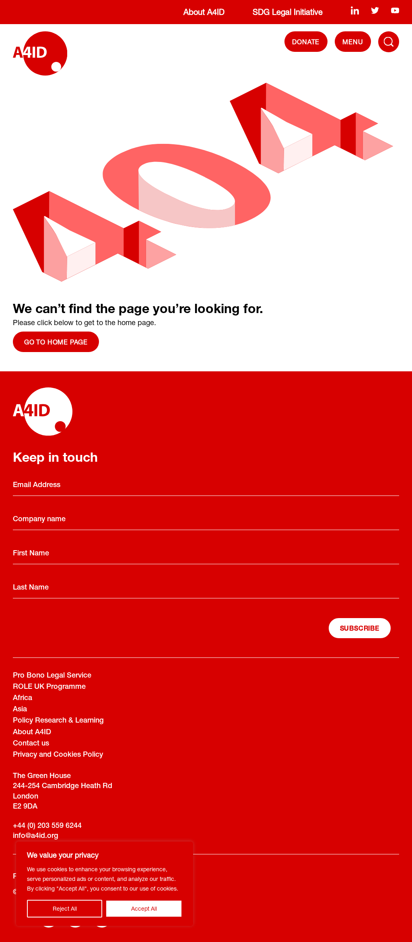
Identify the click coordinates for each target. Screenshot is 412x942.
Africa (22, 698)
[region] (104, 884)
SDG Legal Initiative (288, 11)
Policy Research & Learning (58, 721)
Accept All (144, 908)
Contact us (31, 743)
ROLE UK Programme (49, 687)
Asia (20, 709)
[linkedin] (355, 10)
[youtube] (395, 10)
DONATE (305, 41)
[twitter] (375, 10)
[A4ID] (40, 53)
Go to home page (56, 342)
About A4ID (204, 11)
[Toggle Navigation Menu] (388, 41)
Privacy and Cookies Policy (58, 755)
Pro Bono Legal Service (52, 676)
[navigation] (353, 41)
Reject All (65, 908)
